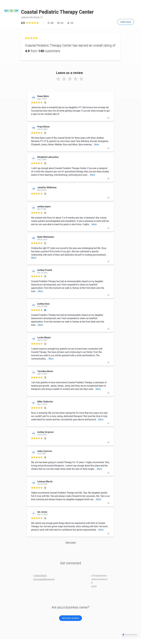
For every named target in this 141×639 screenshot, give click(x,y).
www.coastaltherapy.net (43, 579)
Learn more (125, 22)
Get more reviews (70, 618)
